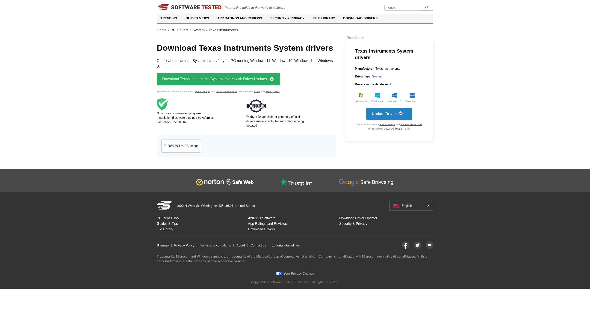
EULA (257, 91)
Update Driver (384, 114)
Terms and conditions (215, 245)
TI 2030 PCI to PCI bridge (181, 146)
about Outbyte (202, 91)
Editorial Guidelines (286, 245)
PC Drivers (180, 30)
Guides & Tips (197, 18)
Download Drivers (360, 18)
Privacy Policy (273, 91)
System (198, 30)
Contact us (258, 245)
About (240, 245)
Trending (168, 18)
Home (162, 30)
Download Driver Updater (358, 218)
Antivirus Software (261, 218)
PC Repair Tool (168, 218)
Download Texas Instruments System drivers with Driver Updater (214, 79)
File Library (324, 18)
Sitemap (163, 245)
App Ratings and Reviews (239, 18)
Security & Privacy (287, 18)
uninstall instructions (226, 91)
